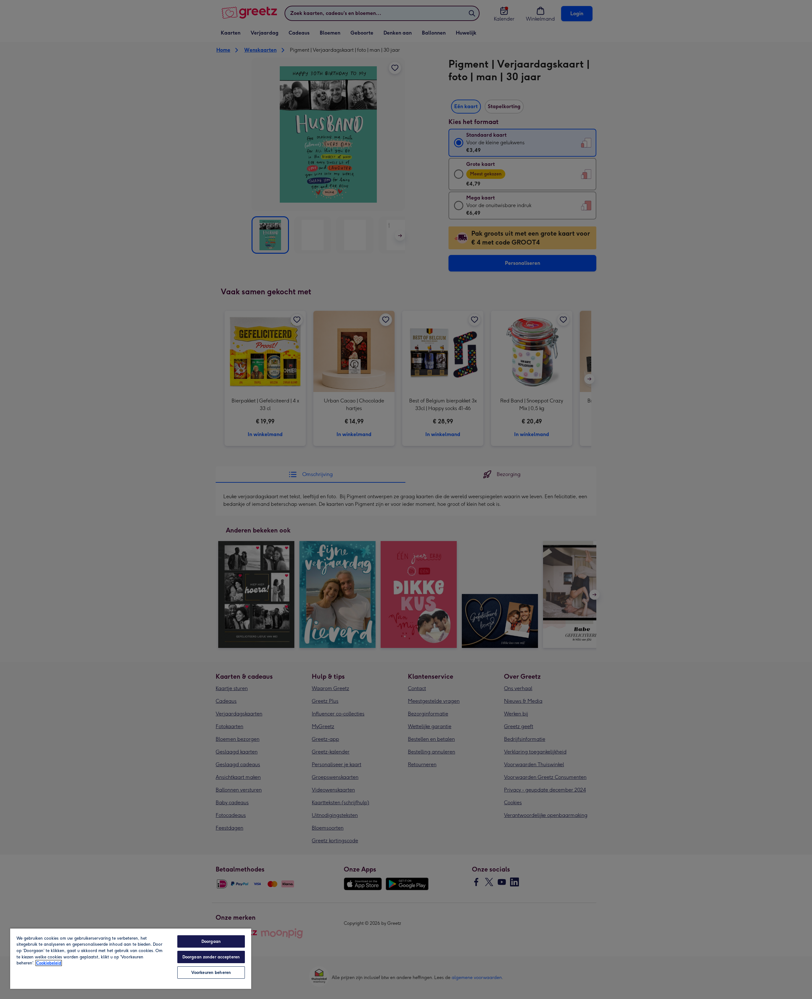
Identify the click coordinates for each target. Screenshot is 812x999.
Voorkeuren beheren (211, 972)
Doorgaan (211, 941)
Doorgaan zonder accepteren (211, 957)
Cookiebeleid (48, 963)
